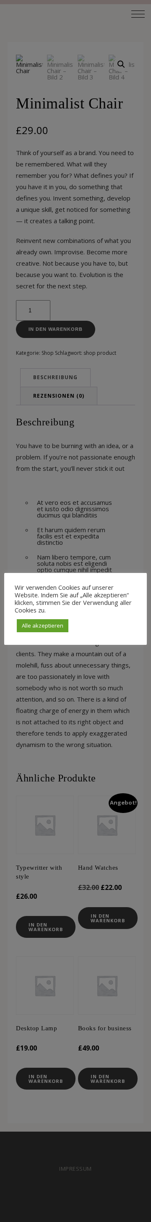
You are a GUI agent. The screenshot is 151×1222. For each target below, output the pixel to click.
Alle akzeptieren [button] (42, 625)
